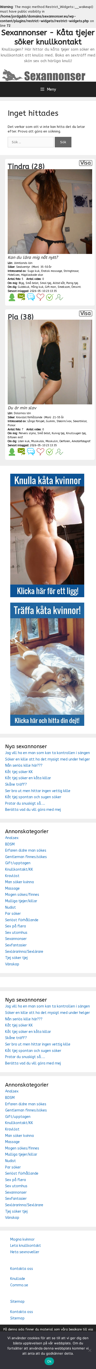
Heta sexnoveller (24, 1252)
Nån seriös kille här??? (23, 765)
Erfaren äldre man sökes (25, 850)
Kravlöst (12, 876)
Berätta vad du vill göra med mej (33, 809)
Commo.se (19, 1285)
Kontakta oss (21, 1269)
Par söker (13, 913)
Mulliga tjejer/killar (21, 901)
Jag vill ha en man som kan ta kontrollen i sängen (47, 753)
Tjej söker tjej (16, 958)
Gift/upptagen (17, 863)
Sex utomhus (16, 932)
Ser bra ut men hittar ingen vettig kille (37, 791)
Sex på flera (15, 926)
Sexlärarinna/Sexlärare (24, 951)
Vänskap (12, 964)
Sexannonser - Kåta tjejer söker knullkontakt (48, 37)
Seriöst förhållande (21, 920)
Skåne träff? (16, 784)
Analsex (11, 838)
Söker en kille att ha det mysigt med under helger (47, 759)
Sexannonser (16, 939)
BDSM (10, 844)
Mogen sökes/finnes (22, 894)
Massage (12, 888)
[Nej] (89, 1350)
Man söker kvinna (19, 882)
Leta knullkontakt (25, 1245)
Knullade (17, 1279)
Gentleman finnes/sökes (26, 857)
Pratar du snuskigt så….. (25, 803)
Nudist (10, 907)
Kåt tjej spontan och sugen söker (33, 797)
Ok (49, 1361)
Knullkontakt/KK (19, 869)
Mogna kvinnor (22, 1239)
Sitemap (17, 1301)
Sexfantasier (16, 945)
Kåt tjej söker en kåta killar (28, 778)
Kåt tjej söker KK (19, 772)
